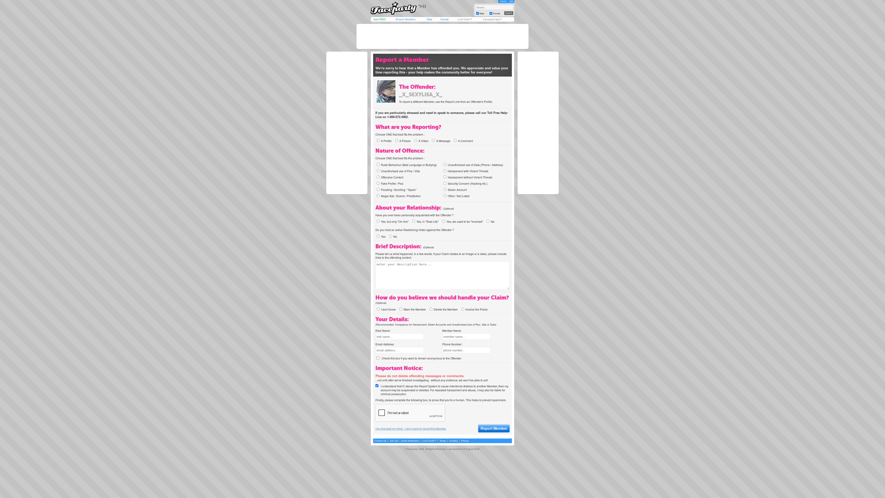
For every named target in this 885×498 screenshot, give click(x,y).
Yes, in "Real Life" (427, 221)
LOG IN (503, 1)
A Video (423, 141)
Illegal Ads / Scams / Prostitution (401, 196)
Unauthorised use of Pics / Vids (400, 171)
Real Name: (382, 330)
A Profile (386, 141)
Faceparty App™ (492, 19)
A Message (443, 141)
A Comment (465, 141)
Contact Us (380, 440)
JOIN (511, 1)
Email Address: (384, 344)
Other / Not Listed (458, 196)
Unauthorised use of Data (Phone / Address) (475, 165)
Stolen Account (457, 190)
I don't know (388, 309)
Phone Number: (452, 344)
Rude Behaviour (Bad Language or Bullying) (409, 165)
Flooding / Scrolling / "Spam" (398, 190)
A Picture (405, 141)
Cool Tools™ (464, 19)
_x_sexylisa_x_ (420, 95)
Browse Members (406, 19)
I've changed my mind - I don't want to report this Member (410, 428)
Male (429, 19)
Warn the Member (415, 309)
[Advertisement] (442, 36)
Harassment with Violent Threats (468, 171)
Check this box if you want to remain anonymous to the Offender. (422, 358)
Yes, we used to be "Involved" (464, 221)
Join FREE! (379, 19)
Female (444, 19)
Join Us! (394, 440)
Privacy (465, 440)
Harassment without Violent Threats (470, 177)
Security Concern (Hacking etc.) (467, 183)
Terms (443, 440)
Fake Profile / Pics (392, 183)
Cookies (453, 440)
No (493, 221)
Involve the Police (477, 309)
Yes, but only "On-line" (395, 221)
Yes (383, 236)
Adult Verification (410, 440)
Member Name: (452, 330)
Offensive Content (392, 177)
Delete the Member (446, 309)
